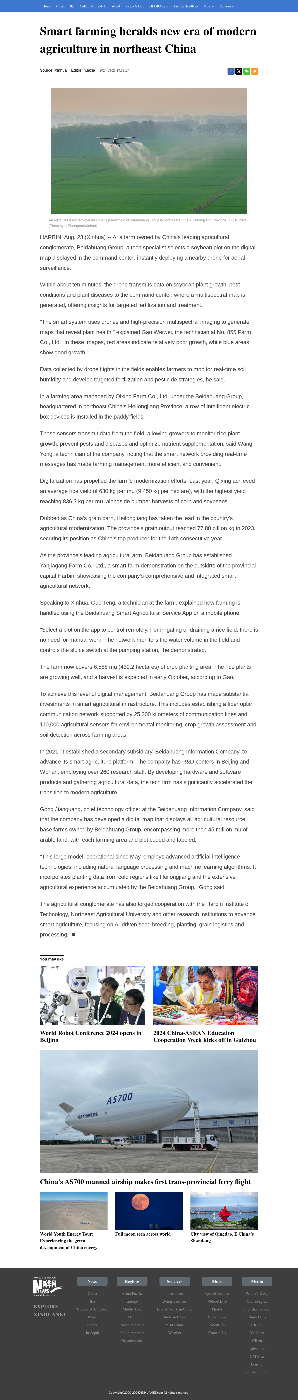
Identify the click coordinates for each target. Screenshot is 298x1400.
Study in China (175, 1316)
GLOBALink (158, 6)
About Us (217, 1324)
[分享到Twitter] (238, 71)
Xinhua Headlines (185, 6)
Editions (225, 6)
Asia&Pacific (132, 1293)
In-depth (92, 1332)
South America (132, 1332)
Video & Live (134, 6)
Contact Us (217, 1332)
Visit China (175, 1324)
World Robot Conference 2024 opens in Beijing (91, 1036)
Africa (132, 1316)
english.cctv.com (257, 1309)
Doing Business (174, 1301)
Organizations (132, 1340)
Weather (174, 1332)
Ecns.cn (257, 1364)
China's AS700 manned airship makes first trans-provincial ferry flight (145, 1181)
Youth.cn (257, 1332)
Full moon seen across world (143, 1233)
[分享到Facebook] (231, 71)
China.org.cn (257, 1301)
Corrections (217, 1316)
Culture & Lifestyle (93, 6)
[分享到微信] (246, 71)
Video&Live (217, 1301)
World (115, 6)
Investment (174, 1293)
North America (132, 1324)
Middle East (132, 1309)
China (60, 6)
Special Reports (217, 1293)
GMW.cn (257, 1356)
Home (47, 6)
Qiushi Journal (257, 1371)
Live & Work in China (174, 1309)
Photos (217, 1309)
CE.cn (257, 1340)
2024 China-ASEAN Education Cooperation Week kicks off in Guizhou (204, 1036)
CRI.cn (257, 1324)
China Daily (257, 1316)
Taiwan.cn (257, 1348)
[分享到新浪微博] (254, 71)
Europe (132, 1301)
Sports (92, 1324)
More (207, 6)
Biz (72, 6)
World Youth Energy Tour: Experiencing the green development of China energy (69, 1240)
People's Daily (257, 1293)
